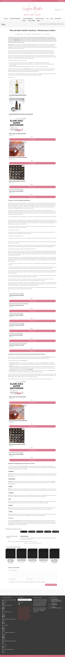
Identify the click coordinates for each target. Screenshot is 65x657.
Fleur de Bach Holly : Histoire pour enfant (21, 560)
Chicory (10, 511)
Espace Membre (31, 20)
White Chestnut (17, 39)
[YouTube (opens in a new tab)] (61, 0)
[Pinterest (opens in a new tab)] (60, 0)
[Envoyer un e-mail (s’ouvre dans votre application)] (62, 0)
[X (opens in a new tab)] (58, 0)
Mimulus (11, 505)
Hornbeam (11, 471)
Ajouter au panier (32, 300)
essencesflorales (19, 34)
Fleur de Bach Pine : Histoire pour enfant (32, 560)
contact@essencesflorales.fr (57, 607)
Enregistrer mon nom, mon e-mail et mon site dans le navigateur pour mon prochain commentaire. (27, 581)
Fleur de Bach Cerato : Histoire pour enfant (10, 560)
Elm (10, 499)
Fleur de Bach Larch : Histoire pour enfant (43, 560)
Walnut (10, 486)
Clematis (11, 492)
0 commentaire (47, 34)
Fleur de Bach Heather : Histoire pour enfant (54, 560)
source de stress (30, 369)
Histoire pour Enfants (37, 34)
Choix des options (32, 139)
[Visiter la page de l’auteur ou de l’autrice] (12, 536)
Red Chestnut (12, 478)
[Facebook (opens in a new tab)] (59, 0)
